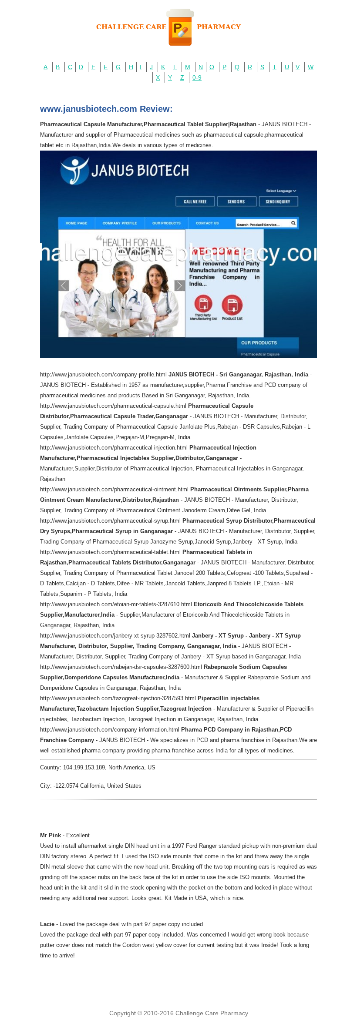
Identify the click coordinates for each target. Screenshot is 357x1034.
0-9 (197, 77)
